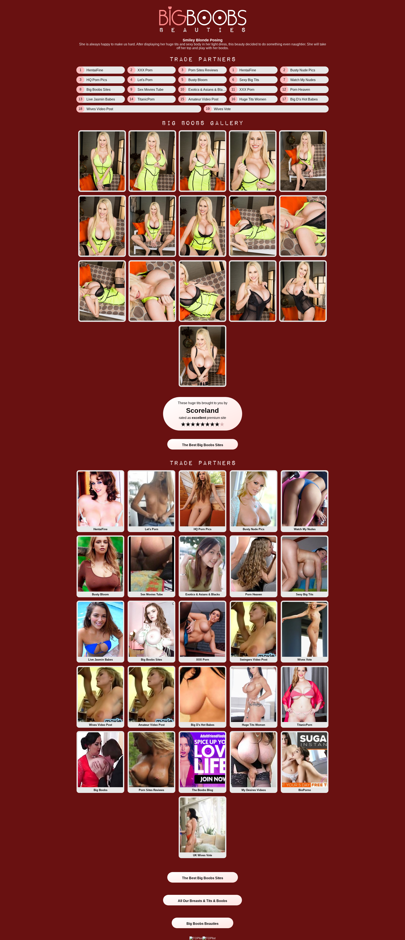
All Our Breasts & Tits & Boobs (202, 901)
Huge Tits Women (253, 724)
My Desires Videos (254, 790)
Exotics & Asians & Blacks (202, 594)
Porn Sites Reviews (151, 790)
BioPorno (304, 790)
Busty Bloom (100, 594)
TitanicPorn (304, 724)
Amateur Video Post (151, 724)
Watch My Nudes (305, 529)
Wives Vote (304, 659)
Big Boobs (100, 790)
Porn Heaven (253, 594)
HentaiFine (100, 529)
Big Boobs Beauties (202, 923)
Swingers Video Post (253, 659)
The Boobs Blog (202, 790)
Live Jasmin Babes (100, 659)
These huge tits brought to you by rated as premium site (202, 414)
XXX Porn (202, 659)
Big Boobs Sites (151, 659)
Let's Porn (151, 529)
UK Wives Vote (202, 855)
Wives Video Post (100, 724)
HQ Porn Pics (202, 529)
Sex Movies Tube (151, 594)
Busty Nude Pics (253, 529)
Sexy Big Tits (304, 594)
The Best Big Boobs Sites (202, 445)
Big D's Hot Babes (202, 724)
